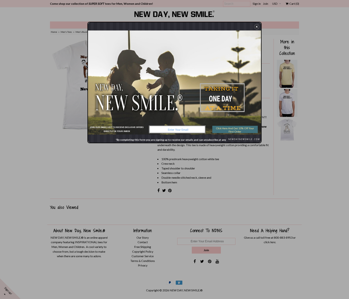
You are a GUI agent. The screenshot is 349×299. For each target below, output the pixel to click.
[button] (256, 27)
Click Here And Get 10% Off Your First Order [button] (235, 130)
